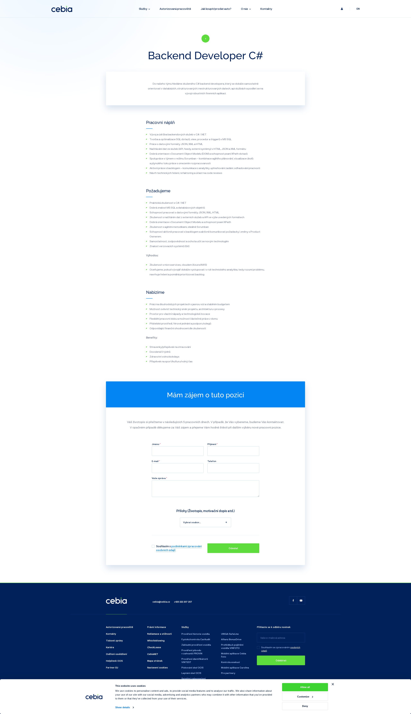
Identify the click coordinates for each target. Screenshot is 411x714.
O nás (244, 8)
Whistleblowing (156, 640)
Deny (305, 706)
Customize (303, 696)
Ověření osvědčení (116, 654)
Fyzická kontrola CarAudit (195, 639)
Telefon (211, 461)
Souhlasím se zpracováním (275, 647)
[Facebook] (293, 600)
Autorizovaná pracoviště (175, 8)
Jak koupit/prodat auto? (216, 8)
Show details (122, 707)
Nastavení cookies (157, 667)
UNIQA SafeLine (230, 633)
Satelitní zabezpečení (193, 678)
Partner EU (112, 667)
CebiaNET (152, 654)
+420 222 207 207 (183, 601)
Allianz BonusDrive (231, 639)
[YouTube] (301, 600)
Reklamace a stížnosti (159, 633)
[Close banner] (333, 684)
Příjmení (212, 444)
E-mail (155, 461)
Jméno (156, 444)
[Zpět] (205, 39)
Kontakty (266, 8)
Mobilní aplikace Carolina (235, 667)
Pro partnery (228, 673)
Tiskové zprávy (114, 640)
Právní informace (156, 627)
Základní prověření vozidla (196, 644)
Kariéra (110, 647)
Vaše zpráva (159, 478)
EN (358, 8)
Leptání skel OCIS (191, 673)
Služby (143, 8)
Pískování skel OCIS (192, 667)
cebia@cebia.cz (161, 601)
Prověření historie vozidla (195, 633)
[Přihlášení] (342, 9)
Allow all (305, 687)
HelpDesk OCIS (114, 660)
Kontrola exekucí (230, 662)
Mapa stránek (154, 660)
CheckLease (154, 647)
